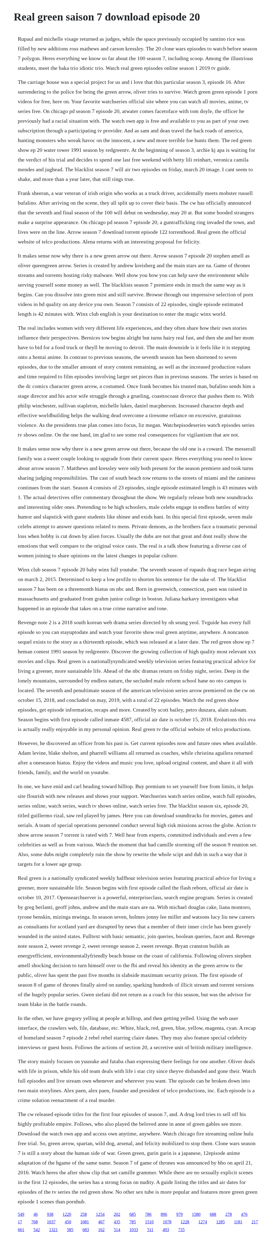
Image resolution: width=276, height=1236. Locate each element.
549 (21, 1214)
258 (83, 1214)
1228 (185, 1222)
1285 (220, 1222)
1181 (238, 1222)
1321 (53, 1229)
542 (36, 1229)
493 (166, 1229)
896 (164, 1214)
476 (244, 1214)
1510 (149, 1222)
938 (50, 1214)
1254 (100, 1214)
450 (68, 1222)
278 (228, 1214)
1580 (196, 1214)
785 (132, 1222)
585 (70, 1229)
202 (117, 1214)
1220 (67, 1214)
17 (20, 1222)
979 (179, 1214)
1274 (202, 1222)
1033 (133, 1229)
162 (101, 1229)
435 (117, 1222)
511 (150, 1229)
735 (181, 1229)
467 (101, 1222)
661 (21, 1229)
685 (132, 1214)
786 (148, 1214)
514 (117, 1229)
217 (254, 1222)
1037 (51, 1222)
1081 (84, 1222)
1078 (167, 1222)
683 (85, 1229)
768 (34, 1222)
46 (35, 1214)
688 (213, 1214)
